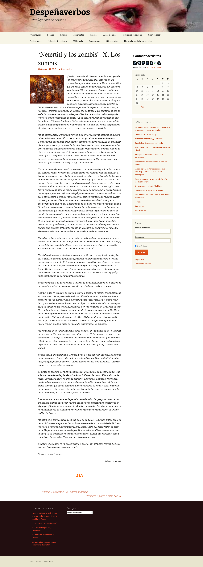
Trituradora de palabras (132, 35)
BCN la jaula (78, 41)
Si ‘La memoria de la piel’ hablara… (149, 186)
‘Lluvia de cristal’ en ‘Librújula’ (147, 134)
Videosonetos (112, 41)
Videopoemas (94, 41)
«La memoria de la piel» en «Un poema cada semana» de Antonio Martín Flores (45, 516)
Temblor (138, 202)
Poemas (50, 35)
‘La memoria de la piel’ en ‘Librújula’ (149, 190)
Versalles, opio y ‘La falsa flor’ (103, 496)
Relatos (63, 35)
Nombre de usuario (142, 227)
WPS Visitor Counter (154, 67)
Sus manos (139, 206)
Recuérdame (141, 246)
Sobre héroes (140, 210)
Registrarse (139, 259)
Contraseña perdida (143, 263)
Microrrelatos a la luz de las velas (138, 41)
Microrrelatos (78, 35)
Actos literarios (109, 35)
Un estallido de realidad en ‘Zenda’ (149, 143)
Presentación (35, 35)
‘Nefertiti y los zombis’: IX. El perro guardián (63, 491)
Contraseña (139, 237)
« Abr (142, 107)
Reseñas (93, 35)
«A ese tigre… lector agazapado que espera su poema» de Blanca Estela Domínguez (151, 172)
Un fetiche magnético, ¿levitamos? (149, 138)
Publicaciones (36, 41)
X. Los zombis (66, 69)
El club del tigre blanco (57, 41)
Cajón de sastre (155, 35)
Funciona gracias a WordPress (42, 561)
